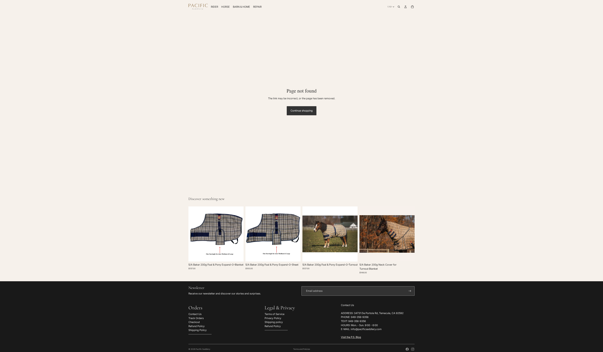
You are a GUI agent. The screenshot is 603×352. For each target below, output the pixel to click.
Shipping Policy (197, 330)
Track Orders (196, 318)
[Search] (398, 6)
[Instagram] (413, 349)
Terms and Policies (301, 349)
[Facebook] (407, 349)
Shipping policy (274, 322)
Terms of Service (274, 314)
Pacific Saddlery (203, 349)
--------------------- (200, 334)
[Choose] (239, 257)
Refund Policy (196, 326)
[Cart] (412, 6)
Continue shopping (302, 110)
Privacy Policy (273, 318)
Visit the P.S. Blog (351, 337)
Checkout (194, 322)
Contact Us (194, 314)
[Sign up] (410, 291)
